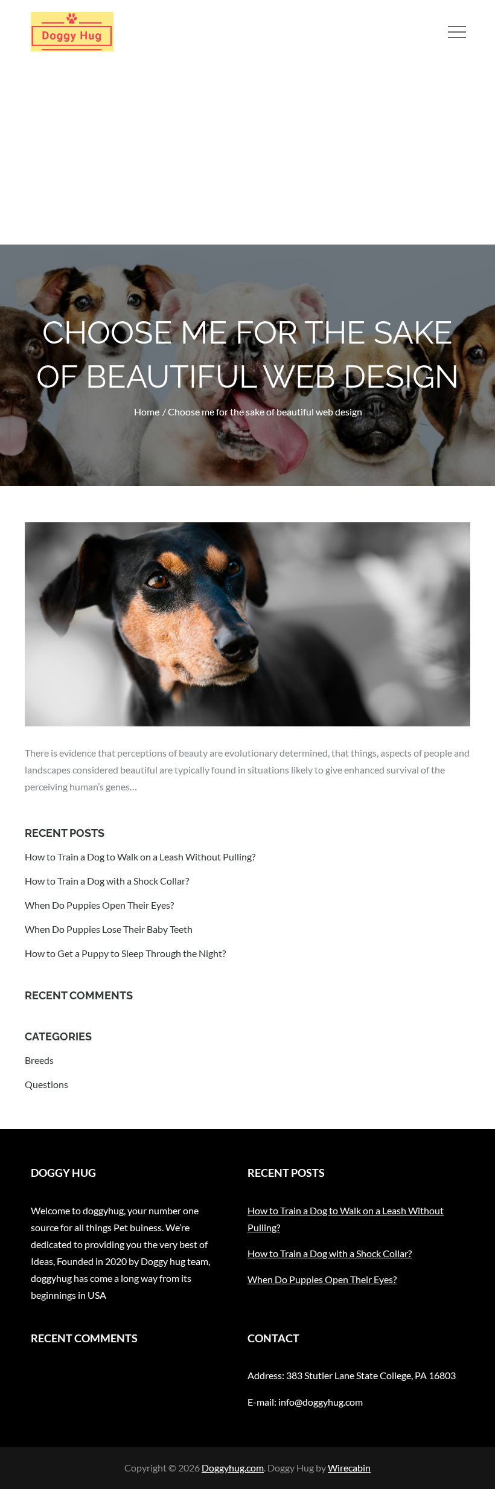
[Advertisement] (247, 154)
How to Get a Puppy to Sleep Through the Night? (125, 953)
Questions (46, 1084)
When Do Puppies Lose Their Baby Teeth (109, 929)
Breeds (39, 1060)
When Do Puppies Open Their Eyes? (99, 905)
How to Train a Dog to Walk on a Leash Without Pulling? (140, 856)
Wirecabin (349, 1467)
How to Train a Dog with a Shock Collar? (107, 880)
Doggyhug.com (233, 1467)
